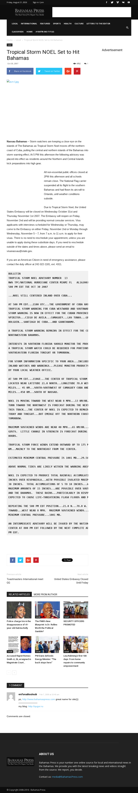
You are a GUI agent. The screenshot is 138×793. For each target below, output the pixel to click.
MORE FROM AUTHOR (45, 594)
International (29, 23)
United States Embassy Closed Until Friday (71, 581)
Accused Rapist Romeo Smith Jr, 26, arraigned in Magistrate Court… (19, 659)
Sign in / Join (38, 2)
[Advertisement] (91, 12)
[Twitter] (112, 2)
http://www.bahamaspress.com (38, 699)
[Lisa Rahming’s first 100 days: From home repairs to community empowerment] (75, 644)
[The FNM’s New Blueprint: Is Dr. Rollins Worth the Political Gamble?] (47, 609)
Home (29, 31)
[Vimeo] (117, 2)
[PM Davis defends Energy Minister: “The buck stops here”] (47, 644)
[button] (127, 28)
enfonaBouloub (28, 694)
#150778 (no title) (45, 31)
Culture (79, 23)
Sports (57, 23)
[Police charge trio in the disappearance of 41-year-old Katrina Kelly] (19, 609)
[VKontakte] (123, 2)
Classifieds (18, 31)
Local (15, 23)
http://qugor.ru (35, 706)
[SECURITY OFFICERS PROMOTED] (75, 609)
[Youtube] (128, 2)
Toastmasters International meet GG (25, 581)
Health (68, 23)
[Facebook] (106, 2)
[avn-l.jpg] (47, 107)
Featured (45, 23)
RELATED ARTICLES (19, 594)
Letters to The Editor (98, 23)
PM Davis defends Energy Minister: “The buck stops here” (45, 659)
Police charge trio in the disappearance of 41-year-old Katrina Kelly (19, 624)
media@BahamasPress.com (67, 776)
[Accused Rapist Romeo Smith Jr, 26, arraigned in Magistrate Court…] (19, 644)
